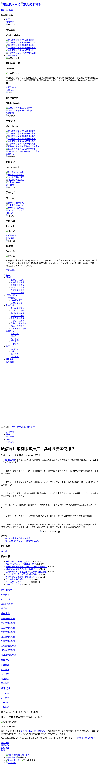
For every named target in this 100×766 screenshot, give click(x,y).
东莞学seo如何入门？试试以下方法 (21, 564)
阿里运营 (15, 341)
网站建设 (10, 277)
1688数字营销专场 (13, 584)
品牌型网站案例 (17, 316)
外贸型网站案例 (17, 321)
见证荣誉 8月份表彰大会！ (17, 579)
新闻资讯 (10, 331)
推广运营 (15, 339)
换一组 (4, 551)
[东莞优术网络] (21, 4)
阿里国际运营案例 (18, 328)
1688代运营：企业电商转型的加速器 (21, 574)
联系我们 (10, 362)
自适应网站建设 (17, 290)
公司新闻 (15, 334)
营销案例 (10, 305)
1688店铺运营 (16, 300)
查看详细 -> (11, 87)
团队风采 (15, 357)
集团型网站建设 (17, 285)
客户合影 (15, 354)
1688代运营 (11, 298)
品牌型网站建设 (17, 287)
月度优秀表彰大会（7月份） (18, 582)
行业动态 (15, 344)
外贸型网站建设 (17, 293)
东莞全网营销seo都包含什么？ (19, 561)
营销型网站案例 (17, 310)
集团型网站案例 (17, 313)
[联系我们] (11, 757)
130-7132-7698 (7, 10)
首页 (8, 275)
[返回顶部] (11, 763)
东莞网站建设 (26, 731)
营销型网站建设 (17, 282)
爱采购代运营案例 (18, 323)
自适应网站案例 (17, 318)
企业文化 (15, 351)
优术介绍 (15, 349)
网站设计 (15, 336)
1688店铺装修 (12, 295)
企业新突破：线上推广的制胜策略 (20, 577)
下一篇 (20, 541)
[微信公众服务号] (14, 760)
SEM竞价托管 (7, 604)
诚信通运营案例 (17, 326)
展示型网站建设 (17, 280)
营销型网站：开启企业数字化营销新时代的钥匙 (26, 572)
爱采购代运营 (7, 608)
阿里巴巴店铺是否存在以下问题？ (20, 569)
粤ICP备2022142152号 (85, 738)
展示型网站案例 (17, 308)
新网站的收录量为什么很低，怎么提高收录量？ (26, 567)
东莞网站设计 (40, 731)
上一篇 (15, 538)
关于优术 (10, 346)
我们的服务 (7, 589)
